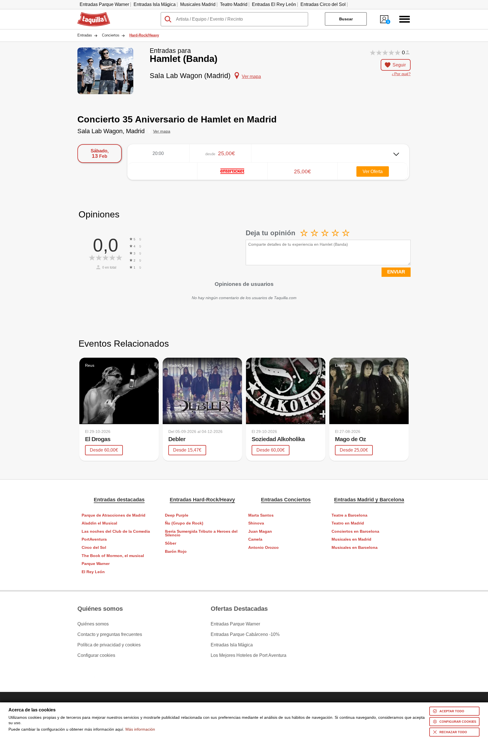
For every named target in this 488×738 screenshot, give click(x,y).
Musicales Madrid (197, 4)
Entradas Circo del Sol (323, 4)
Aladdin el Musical (99, 523)
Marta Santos (261, 515)
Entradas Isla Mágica (155, 4)
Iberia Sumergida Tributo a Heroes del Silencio (201, 533)
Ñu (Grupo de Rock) (184, 523)
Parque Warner (96, 564)
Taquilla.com (90, 14)
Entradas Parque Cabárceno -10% (245, 634)
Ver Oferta (373, 171)
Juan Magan (260, 531)
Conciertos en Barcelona (355, 531)
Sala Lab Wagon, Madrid (111, 131)
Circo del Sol (94, 547)
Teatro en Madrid (348, 523)
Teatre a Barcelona (349, 515)
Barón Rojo (176, 551)
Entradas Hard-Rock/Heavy (202, 499)
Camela (255, 539)
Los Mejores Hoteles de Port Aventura (248, 655)
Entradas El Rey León (274, 4)
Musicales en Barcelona (355, 547)
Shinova (256, 523)
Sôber (170, 543)
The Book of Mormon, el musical (113, 556)
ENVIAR (396, 272)
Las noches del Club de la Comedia (116, 531)
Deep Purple (176, 515)
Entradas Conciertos (286, 499)
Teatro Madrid (233, 4)
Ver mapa (161, 131)
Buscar (346, 19)
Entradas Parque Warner (104, 4)
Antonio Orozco (263, 547)
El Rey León (93, 572)
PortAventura (94, 539)
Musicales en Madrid (351, 539)
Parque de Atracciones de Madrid (113, 515)
